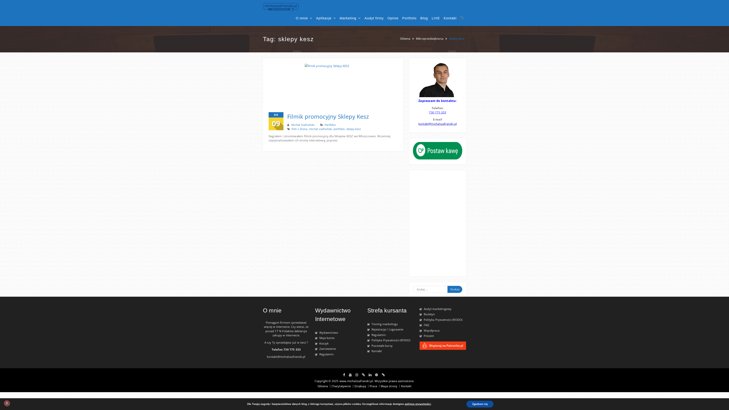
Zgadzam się (480, 404)
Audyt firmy (374, 18)
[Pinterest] (376, 375)
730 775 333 (437, 112)
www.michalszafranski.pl (356, 381)
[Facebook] (344, 375)
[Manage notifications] (7, 403)
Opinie (392, 18)
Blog (424, 18)
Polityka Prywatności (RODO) (391, 340)
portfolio (339, 129)
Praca (373, 386)
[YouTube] (350, 375)
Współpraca (431, 330)
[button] (462, 19)
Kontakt (450, 18)
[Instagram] (356, 375)
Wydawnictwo (328, 332)
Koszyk (324, 343)
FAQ (426, 325)
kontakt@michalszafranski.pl (286, 357)
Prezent (429, 336)
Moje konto (327, 338)
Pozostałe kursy (382, 346)
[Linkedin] (370, 375)
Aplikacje (323, 18)
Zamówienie (327, 349)
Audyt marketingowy (438, 309)
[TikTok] (363, 375)
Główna (323, 386)
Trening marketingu (385, 324)
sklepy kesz (353, 129)
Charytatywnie (341, 386)
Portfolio (409, 18)
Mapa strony (389, 386)
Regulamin (326, 354)
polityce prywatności (418, 404)
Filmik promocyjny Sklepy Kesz (328, 116)
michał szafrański (320, 129)
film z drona (299, 129)
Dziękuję (360, 386)
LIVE (436, 18)
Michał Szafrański (302, 125)
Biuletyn (429, 314)
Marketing (348, 18)
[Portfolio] (383, 375)
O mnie (302, 18)
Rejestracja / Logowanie (387, 329)
